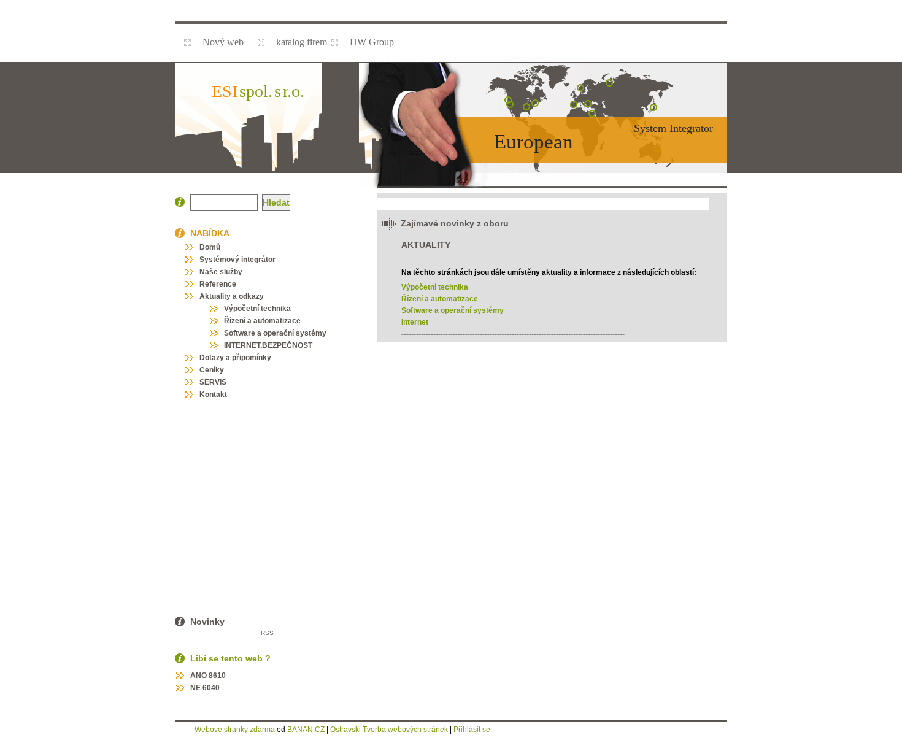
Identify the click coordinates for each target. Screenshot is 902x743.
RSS (267, 632)
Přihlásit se (471, 729)
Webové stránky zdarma (235, 729)
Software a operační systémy (452, 310)
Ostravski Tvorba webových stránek (389, 729)
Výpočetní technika (434, 287)
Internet (414, 322)
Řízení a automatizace (439, 299)
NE (195, 687)
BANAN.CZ (306, 729)
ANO (198, 675)
